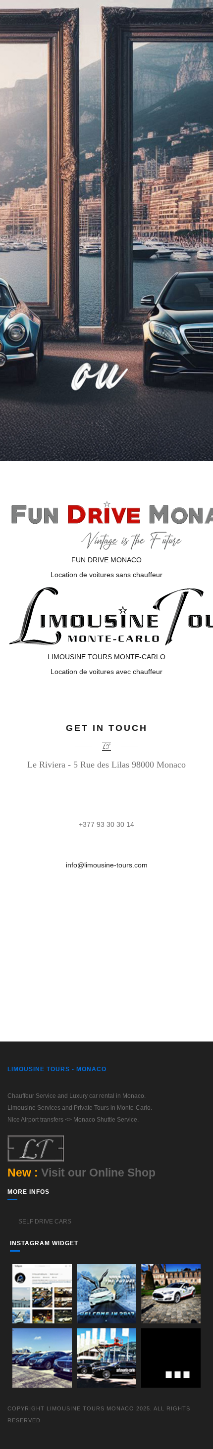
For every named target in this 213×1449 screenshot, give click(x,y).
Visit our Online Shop (98, 1172)
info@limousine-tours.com (107, 865)
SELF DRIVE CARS (44, 1221)
